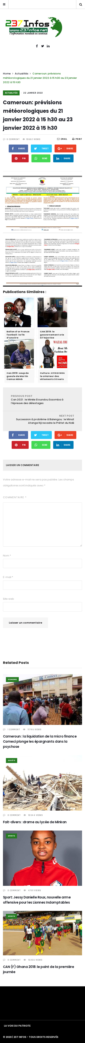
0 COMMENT (13, 139)
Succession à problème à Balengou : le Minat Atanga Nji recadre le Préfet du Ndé (45, 419)
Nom (7, 555)
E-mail (8, 577)
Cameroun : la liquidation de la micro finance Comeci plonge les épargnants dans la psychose (39, 741)
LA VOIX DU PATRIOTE (17, 1025)
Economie (12, 679)
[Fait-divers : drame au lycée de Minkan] (42, 783)
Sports (11, 836)
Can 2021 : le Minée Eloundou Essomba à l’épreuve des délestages (37, 399)
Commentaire (14, 497)
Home (7, 73)
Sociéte (11, 760)
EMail (64, 139)
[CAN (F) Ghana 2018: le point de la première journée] (42, 933)
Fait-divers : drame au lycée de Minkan (35, 822)
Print (79, 139)
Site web (8, 599)
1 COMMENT (14, 729)
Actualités (21, 73)
